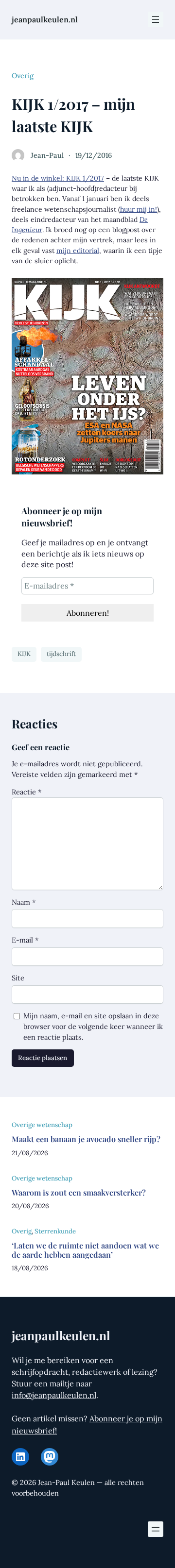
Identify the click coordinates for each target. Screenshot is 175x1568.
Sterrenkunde (55, 1231)
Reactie (27, 791)
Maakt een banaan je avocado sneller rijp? (86, 1139)
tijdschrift (61, 654)
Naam (24, 902)
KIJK (24, 654)
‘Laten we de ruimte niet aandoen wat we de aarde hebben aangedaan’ (85, 1250)
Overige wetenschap (42, 1125)
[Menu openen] (155, 19)
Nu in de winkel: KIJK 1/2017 (58, 178)
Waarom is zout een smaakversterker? (79, 1192)
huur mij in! (138, 209)
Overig (23, 75)
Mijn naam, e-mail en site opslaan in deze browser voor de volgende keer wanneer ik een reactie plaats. (93, 1026)
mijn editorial (77, 250)
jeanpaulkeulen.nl (45, 19)
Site (18, 977)
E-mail (25, 939)
